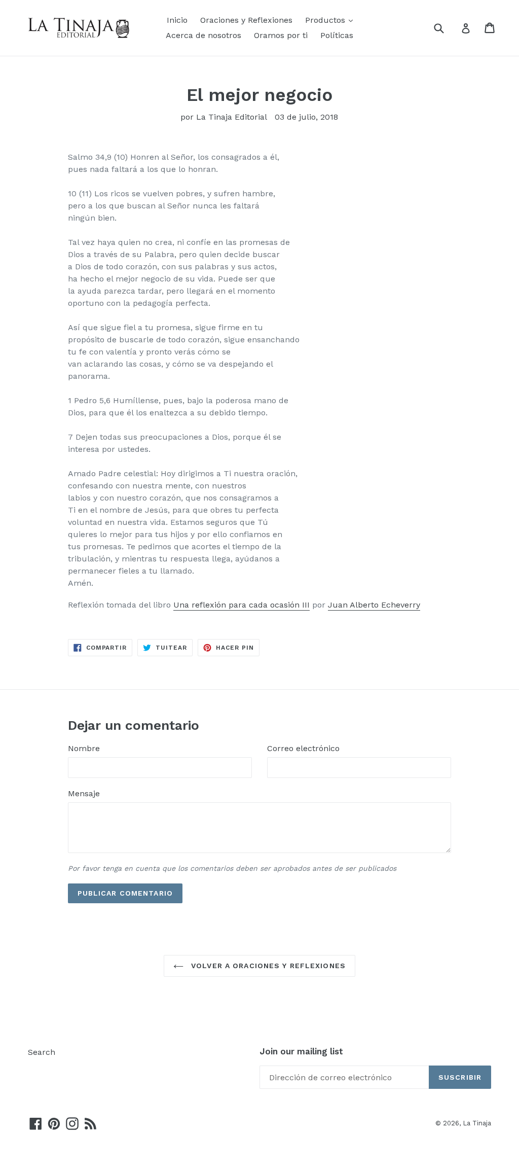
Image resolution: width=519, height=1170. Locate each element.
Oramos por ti (281, 35)
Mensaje (84, 793)
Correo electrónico (303, 748)
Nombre (84, 748)
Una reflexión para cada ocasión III (241, 605)
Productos (326, 20)
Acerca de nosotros (203, 35)
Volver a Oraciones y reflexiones (267, 966)
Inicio (177, 20)
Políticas (336, 35)
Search (41, 1052)
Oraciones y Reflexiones (246, 20)
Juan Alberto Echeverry (374, 605)
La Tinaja (477, 1123)
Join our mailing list (301, 1051)
